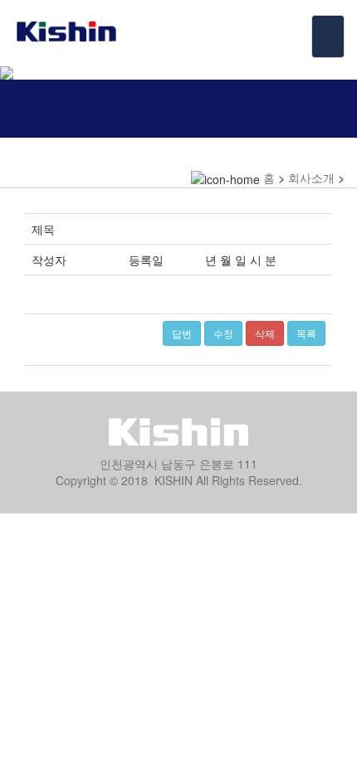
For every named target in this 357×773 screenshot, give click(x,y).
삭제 (265, 333)
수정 (223, 333)
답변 (182, 333)
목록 (306, 333)
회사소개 (311, 177)
